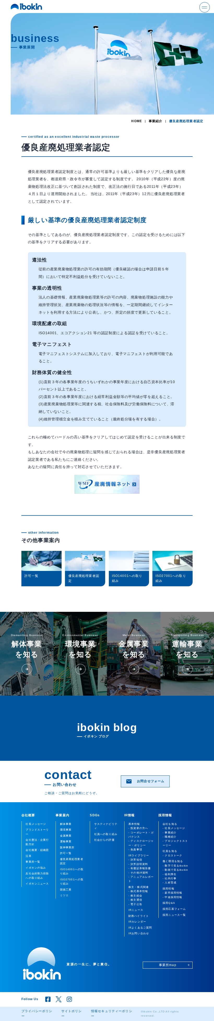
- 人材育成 (169, 882)
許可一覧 (21, 127)
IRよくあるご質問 (140, 927)
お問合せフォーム (145, 781)
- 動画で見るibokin (175, 869)
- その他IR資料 (138, 872)
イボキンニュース (37, 883)
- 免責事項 (135, 849)
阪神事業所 (67, 847)
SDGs (95, 815)
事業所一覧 (33, 861)
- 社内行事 (169, 878)
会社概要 (28, 815)
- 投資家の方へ (138, 828)
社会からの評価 (104, 839)
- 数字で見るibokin (175, 865)
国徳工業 (66, 889)
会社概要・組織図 (37, 850)
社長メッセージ (36, 824)
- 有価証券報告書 (139, 868)
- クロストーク (172, 855)
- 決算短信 (135, 859)
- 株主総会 (135, 895)
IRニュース (135, 909)
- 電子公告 (135, 904)
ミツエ (64, 895)
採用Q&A (169, 902)
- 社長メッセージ (174, 828)
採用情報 (165, 815)
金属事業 (66, 835)
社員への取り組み (105, 834)
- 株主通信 (135, 899)
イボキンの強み (36, 867)
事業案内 (62, 815)
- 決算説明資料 (138, 864)
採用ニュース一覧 (174, 914)
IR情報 (129, 815)
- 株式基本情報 (138, 891)
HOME (136, 121)
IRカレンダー (137, 921)
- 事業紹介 (169, 832)
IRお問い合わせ (138, 933)
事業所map (174, 965)
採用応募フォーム (174, 908)
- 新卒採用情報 (172, 892)
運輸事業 (66, 841)
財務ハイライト (138, 915)
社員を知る (170, 851)
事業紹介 (156, 121)
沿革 (28, 856)
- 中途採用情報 (172, 897)
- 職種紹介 (169, 836)
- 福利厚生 (169, 874)
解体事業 (66, 824)
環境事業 (66, 829)
